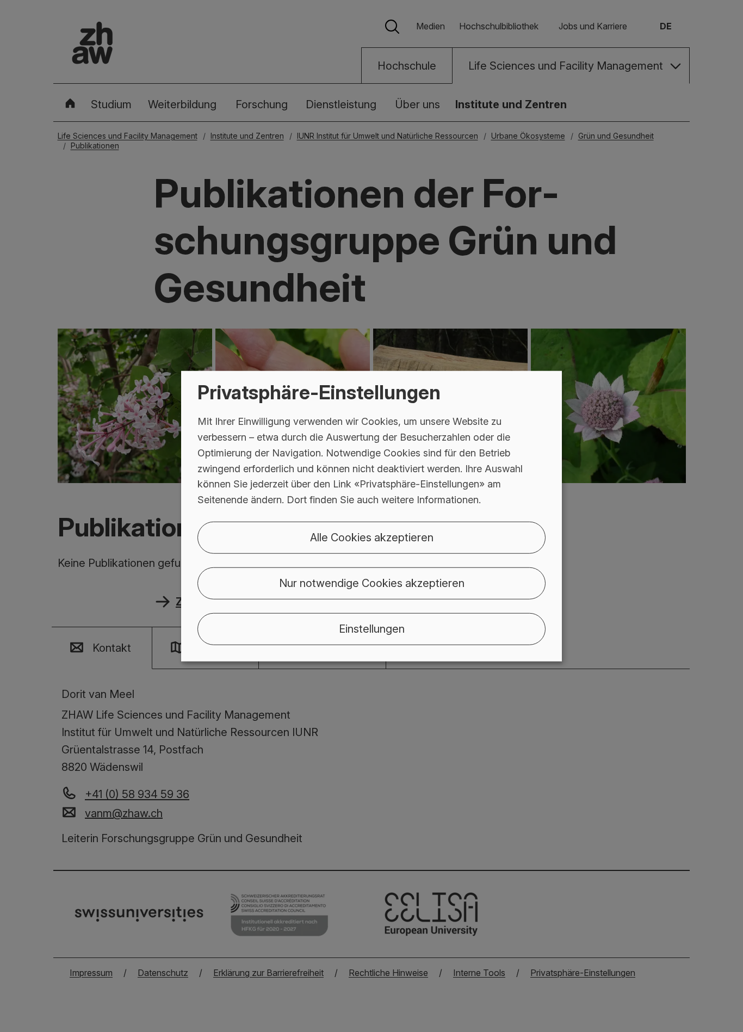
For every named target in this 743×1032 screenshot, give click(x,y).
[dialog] (371, 516)
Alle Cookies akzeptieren (372, 537)
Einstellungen (372, 628)
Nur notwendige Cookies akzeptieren (372, 583)
